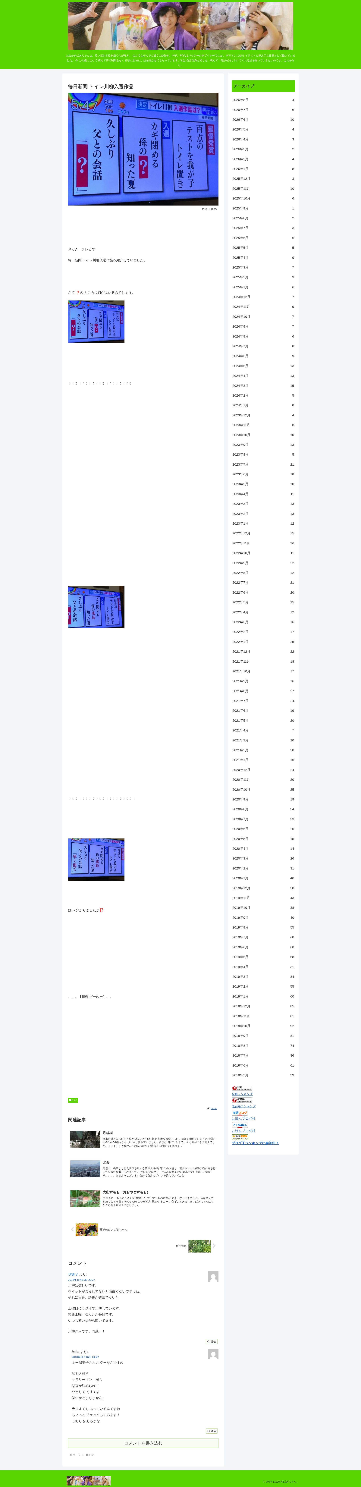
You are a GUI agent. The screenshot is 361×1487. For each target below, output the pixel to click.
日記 (74, 1100)
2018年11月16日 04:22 (85, 1357)
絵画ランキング (242, 1094)
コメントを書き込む (143, 1443)
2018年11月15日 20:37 (81, 1279)
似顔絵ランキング (244, 1106)
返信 (213, 1341)
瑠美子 (73, 1274)
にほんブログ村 (243, 1119)
